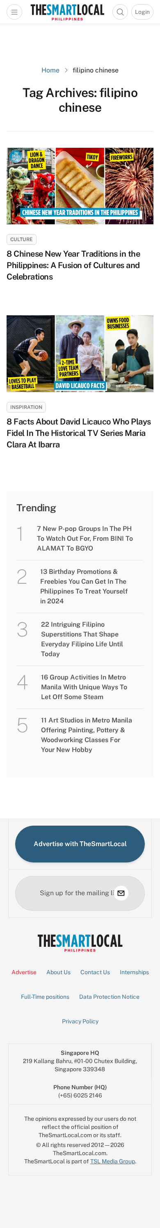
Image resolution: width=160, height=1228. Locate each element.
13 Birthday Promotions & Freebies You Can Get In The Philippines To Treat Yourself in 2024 (84, 586)
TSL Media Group (112, 1161)
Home (50, 70)
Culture (21, 239)
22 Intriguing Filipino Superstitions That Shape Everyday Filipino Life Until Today (82, 639)
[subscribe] (121, 893)
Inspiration (26, 407)
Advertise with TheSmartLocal (80, 844)
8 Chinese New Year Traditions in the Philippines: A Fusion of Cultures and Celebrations (73, 265)
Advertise (24, 972)
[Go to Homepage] (67, 11)
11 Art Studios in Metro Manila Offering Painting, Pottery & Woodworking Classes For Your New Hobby (86, 735)
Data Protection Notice (109, 996)
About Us (58, 972)
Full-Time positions (45, 996)
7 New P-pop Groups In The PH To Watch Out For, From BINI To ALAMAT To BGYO (85, 538)
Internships (134, 972)
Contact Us (95, 972)
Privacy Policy (80, 1021)
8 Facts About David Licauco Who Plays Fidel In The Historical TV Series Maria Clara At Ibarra (79, 433)
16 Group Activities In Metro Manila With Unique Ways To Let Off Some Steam (84, 687)
